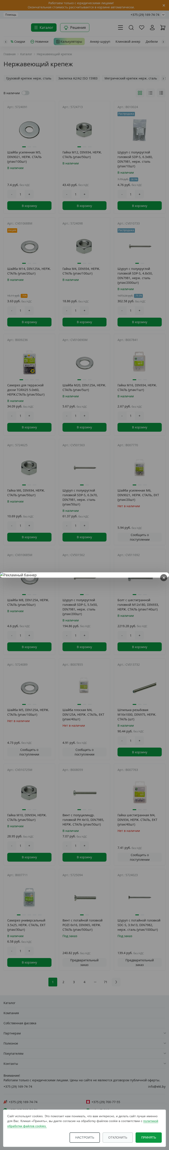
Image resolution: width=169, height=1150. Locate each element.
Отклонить (117, 1137)
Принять (148, 1137)
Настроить (84, 1137)
